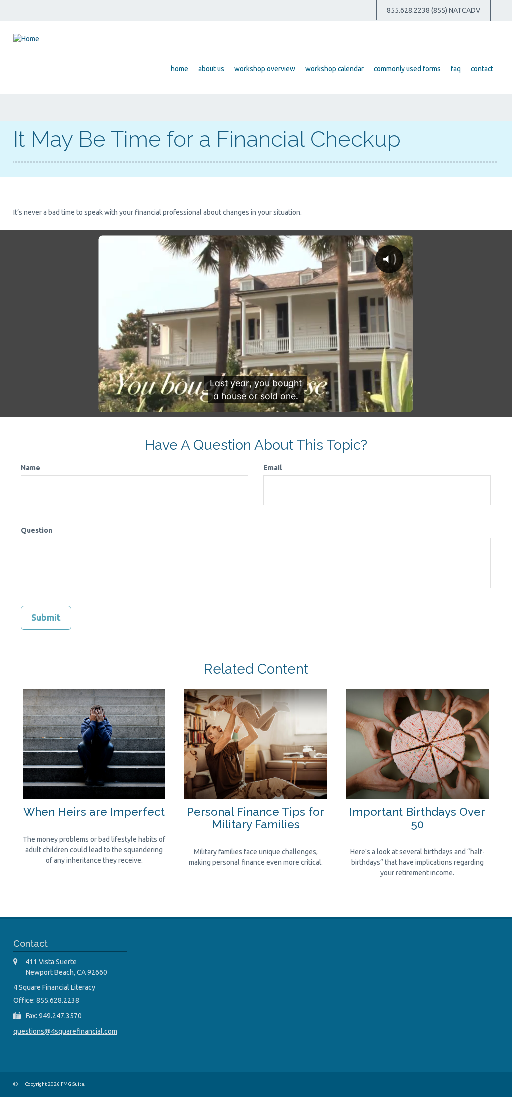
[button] (212, 69)
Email (273, 468)
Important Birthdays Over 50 (418, 818)
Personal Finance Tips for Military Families (255, 818)
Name (30, 468)
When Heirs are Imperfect (94, 811)
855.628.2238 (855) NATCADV (433, 10)
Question (36, 530)
